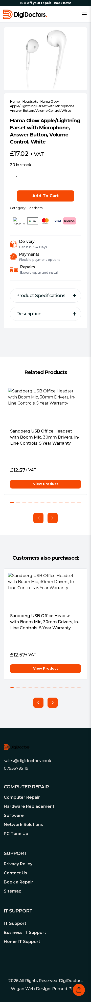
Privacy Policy (18, 864)
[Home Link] (25, 14)
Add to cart (45, 195)
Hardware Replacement (29, 806)
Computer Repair (22, 797)
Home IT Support (22, 941)
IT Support (15, 923)
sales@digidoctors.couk (27, 760)
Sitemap (12, 891)
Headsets (30, 101)
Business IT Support (25, 932)
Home (15, 101)
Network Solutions (23, 824)
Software (14, 815)
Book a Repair (18, 882)
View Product (45, 484)
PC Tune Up (16, 833)
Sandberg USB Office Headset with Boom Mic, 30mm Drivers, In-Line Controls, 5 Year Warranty (44, 437)
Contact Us (15, 873)
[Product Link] (45, 406)
